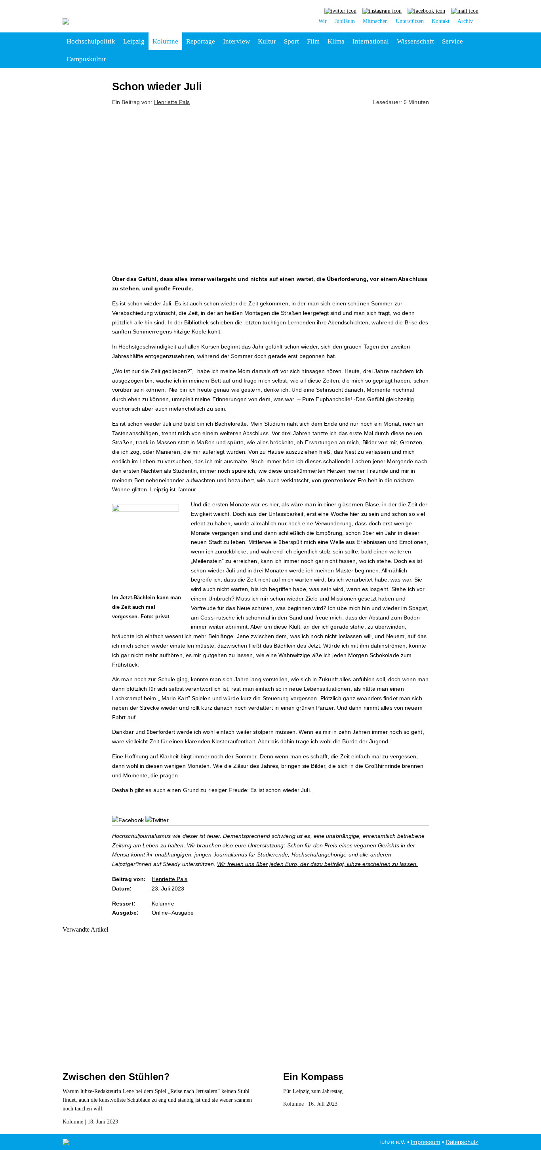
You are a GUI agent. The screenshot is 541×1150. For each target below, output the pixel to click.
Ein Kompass (313, 1076)
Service (452, 41)
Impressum (425, 1142)
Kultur (267, 41)
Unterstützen (410, 21)
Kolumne (165, 41)
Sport (291, 41)
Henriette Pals (172, 102)
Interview (236, 41)
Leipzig (134, 41)
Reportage (200, 41)
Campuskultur (86, 59)
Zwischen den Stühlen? (116, 1076)
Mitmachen (375, 21)
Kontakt (441, 21)
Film (313, 41)
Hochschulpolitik (91, 41)
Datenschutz (462, 1142)
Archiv (465, 21)
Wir (322, 21)
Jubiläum (345, 21)
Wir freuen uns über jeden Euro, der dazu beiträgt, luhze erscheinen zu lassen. (317, 864)
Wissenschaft (415, 41)
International (370, 41)
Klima (336, 41)
